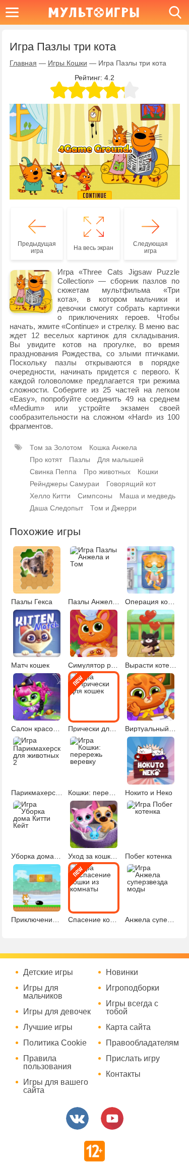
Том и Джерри (113, 507)
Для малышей (120, 459)
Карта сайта (128, 1027)
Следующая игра (150, 247)
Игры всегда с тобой (132, 1008)
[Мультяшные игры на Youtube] (112, 1118)
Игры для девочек (57, 1012)
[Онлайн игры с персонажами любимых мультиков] (93, 12)
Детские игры (48, 972)
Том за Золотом (56, 447)
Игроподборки (132, 988)
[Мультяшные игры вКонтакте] (77, 1118)
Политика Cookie (55, 1043)
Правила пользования (47, 1063)
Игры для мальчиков (42, 992)
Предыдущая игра (37, 247)
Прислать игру (133, 1059)
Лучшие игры (48, 1027)
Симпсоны (95, 495)
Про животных (107, 471)
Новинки (122, 972)
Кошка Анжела (113, 447)
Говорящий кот (131, 483)
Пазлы (79, 459)
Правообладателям (141, 1043)
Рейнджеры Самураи (64, 483)
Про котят (46, 459)
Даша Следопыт (56, 507)
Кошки (148, 471)
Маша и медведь (147, 495)
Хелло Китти (50, 495)
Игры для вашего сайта (55, 1086)
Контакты (123, 1074)
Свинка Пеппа (53, 471)
